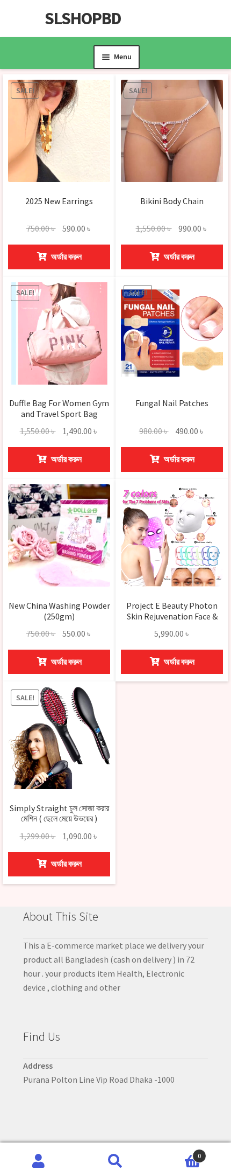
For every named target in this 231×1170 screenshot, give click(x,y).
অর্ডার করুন (65, 256)
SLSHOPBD (83, 18)
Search (115, 1156)
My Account (38, 1156)
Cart (177, 1152)
